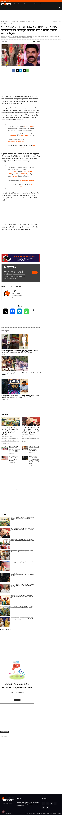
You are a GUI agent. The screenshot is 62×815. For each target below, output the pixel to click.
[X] (58, 1)
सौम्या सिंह (3, 436)
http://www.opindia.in (16, 293)
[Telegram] (20, 70)
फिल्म (17, 286)
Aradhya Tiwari (25, 434)
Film (14, 286)
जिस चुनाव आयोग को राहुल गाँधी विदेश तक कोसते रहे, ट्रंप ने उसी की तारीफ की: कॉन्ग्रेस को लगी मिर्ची (34, 448)
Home (2, 21)
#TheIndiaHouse (28, 126)
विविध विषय (6, 23)
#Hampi (15, 176)
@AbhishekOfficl (23, 135)
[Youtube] (61, 1)
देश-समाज (6, 21)
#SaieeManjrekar (12, 173)
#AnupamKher (23, 173)
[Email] (24, 70)
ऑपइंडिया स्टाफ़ (36, 41)
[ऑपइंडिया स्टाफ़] (6, 294)
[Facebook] (52, 1)
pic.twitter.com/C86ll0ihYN (27, 180)
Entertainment (9, 286)
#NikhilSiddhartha (27, 171)
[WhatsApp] (59, 1)
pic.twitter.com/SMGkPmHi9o (16, 141)
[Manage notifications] (3, 811)
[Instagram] (54, 1)
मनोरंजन (11, 23)
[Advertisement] (9, 476)
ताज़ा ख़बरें (3, 514)
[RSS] (56, 1)
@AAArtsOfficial (12, 135)
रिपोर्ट (2, 23)
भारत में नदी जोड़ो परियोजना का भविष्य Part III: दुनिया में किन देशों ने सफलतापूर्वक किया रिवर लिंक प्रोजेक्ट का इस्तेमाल (22, 607)
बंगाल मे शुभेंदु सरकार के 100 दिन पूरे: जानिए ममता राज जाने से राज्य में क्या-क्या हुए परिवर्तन (14, 459)
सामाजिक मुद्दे (3, 425)
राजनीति (23, 425)
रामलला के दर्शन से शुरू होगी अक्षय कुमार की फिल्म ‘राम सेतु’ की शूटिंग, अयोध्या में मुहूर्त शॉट (21, 373)
